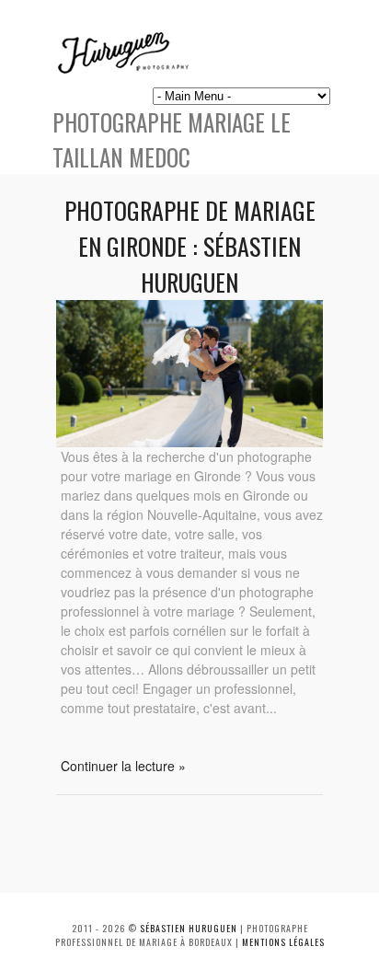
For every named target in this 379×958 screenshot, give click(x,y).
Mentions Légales (283, 942)
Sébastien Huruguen (188, 928)
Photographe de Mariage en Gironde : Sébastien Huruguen (190, 246)
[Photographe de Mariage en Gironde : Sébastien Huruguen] (189, 442)
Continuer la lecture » (123, 765)
